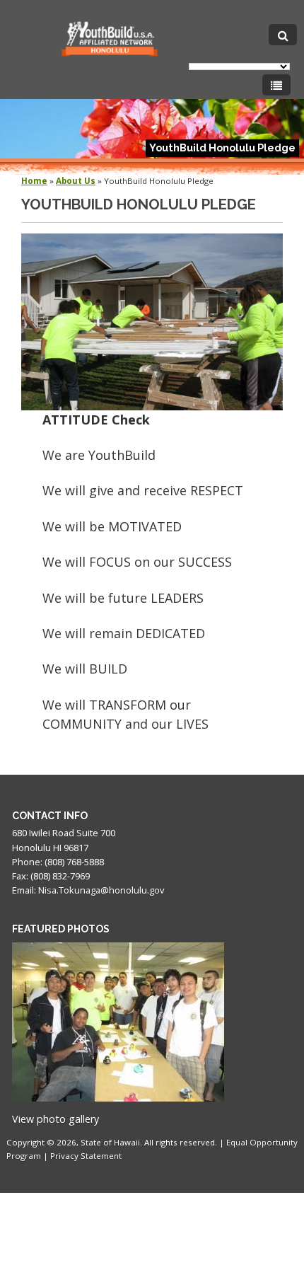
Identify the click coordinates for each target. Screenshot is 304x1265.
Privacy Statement (86, 1155)
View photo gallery (55, 1119)
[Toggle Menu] (276, 85)
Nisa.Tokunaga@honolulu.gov (101, 890)
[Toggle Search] (283, 34)
